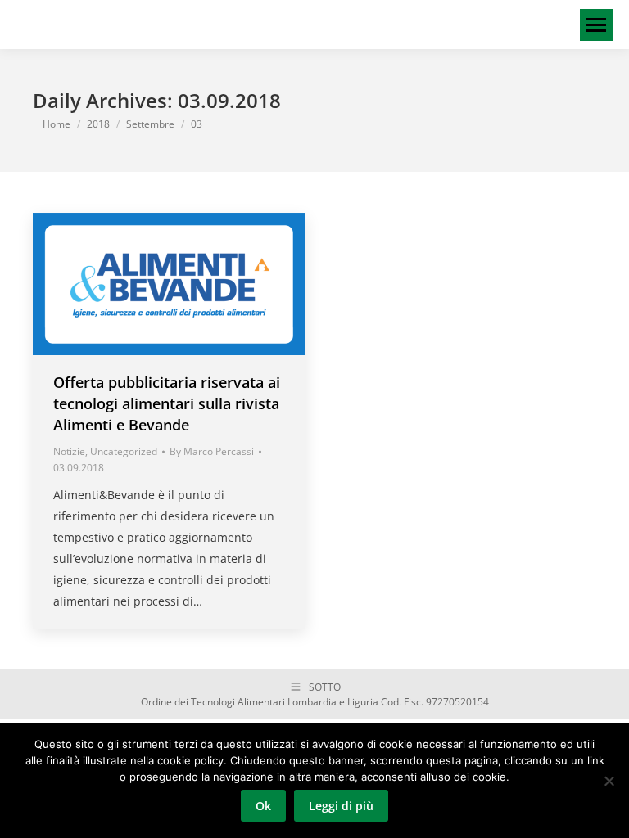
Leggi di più (341, 805)
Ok (263, 805)
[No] (608, 781)
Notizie (69, 451)
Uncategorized (123, 451)
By (212, 451)
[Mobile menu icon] (596, 25)
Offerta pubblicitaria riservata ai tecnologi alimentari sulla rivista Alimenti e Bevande (166, 403)
